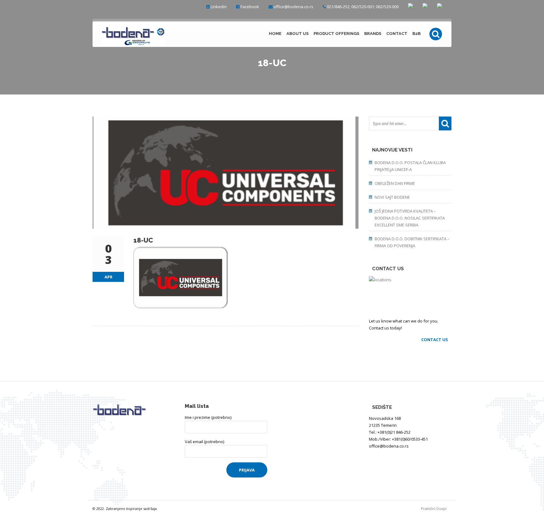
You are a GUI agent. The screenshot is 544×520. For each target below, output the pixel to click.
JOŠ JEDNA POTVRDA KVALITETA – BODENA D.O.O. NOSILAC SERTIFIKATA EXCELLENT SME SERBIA (410, 218)
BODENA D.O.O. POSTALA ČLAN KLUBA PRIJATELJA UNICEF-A (410, 166)
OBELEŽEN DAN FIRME (395, 183)
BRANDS (372, 33)
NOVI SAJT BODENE (392, 197)
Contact (396, 33)
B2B (416, 33)
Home (275, 33)
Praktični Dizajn (436, 508)
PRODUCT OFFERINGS (336, 33)
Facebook (250, 6)
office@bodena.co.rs (293, 6)
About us (297, 33)
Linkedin (219, 6)
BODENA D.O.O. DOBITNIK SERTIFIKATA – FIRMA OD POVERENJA (412, 242)
